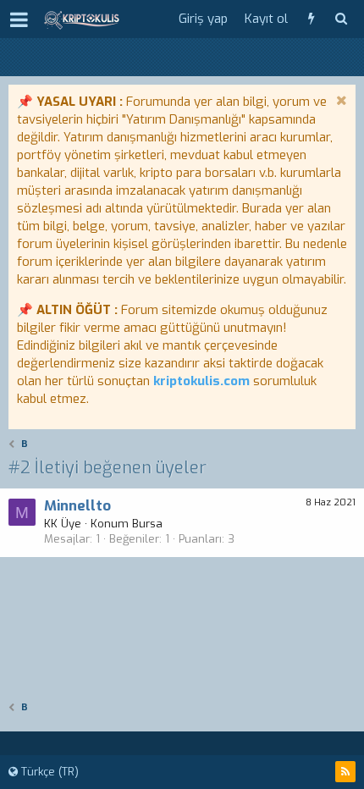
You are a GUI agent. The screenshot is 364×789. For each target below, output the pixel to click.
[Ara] (341, 19)
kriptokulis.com (201, 380)
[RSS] (345, 771)
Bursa (147, 523)
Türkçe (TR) (48, 771)
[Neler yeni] (311, 19)
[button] (19, 19)
